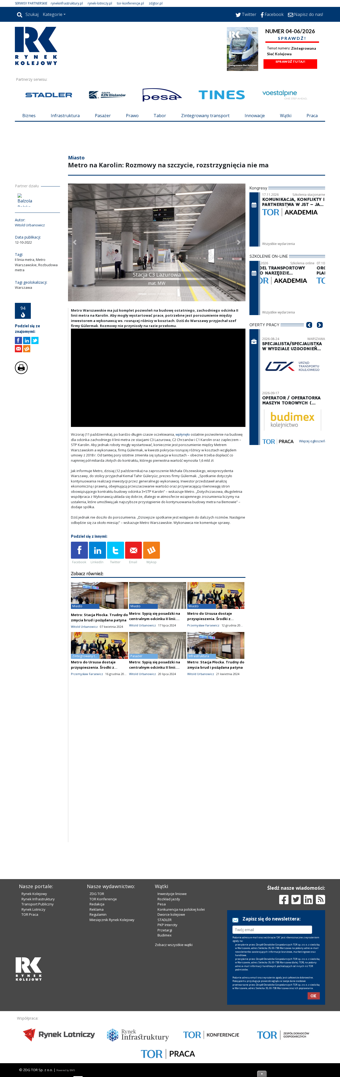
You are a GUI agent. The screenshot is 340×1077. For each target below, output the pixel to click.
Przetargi (165, 930)
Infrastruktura (65, 115)
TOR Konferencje (103, 899)
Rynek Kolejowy (34, 893)
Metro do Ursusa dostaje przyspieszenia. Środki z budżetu (209, 618)
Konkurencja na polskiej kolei (181, 909)
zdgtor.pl (156, 3)
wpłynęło (183, 434)
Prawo (132, 115)
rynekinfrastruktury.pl (67, 3)
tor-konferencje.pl (130, 3)
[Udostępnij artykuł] (26, 340)
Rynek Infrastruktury (38, 899)
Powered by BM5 (65, 1070)
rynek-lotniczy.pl (100, 3)
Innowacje (255, 115)
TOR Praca (30, 914)
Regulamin (98, 914)
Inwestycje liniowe (172, 893)
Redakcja (97, 904)
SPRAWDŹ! (292, 38)
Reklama (97, 909)
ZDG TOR (97, 893)
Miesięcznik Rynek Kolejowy (112, 919)
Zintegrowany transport (205, 115)
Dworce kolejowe (171, 914)
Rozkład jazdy (169, 899)
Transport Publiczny (38, 904)
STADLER (165, 919)
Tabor (160, 115)
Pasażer (103, 115)
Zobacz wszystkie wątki (174, 944)
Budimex (165, 935)
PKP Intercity (167, 924)
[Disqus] (158, 774)
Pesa (162, 904)
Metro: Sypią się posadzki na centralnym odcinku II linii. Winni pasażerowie (154, 618)
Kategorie (52, 14)
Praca (312, 115)
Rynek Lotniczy (33, 909)
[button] (74, 242)
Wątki (285, 115)
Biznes (29, 115)
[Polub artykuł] (18, 340)
